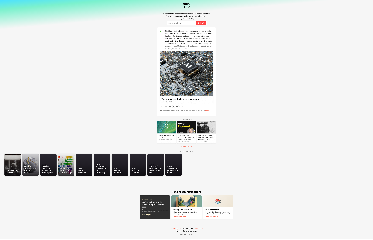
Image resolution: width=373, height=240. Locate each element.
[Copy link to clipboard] (166, 106)
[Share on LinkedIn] (177, 106)
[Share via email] (181, 106)
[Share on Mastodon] (173, 106)
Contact (191, 234)
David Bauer (198, 229)
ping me (207, 110)
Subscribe (183, 234)
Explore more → (186, 146)
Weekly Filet (177, 229)
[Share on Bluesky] (169, 106)
